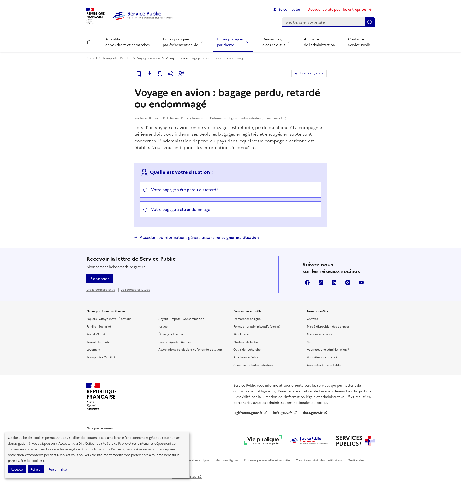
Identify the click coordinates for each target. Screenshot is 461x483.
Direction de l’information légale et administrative (303, 397)
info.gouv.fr (282, 412)
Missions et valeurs (319, 334)
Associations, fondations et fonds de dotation (190, 350)
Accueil (91, 58)
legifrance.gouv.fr (247, 412)
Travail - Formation (99, 342)
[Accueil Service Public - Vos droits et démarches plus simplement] (143, 20)
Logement (93, 350)
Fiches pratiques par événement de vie (180, 42)
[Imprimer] (160, 74)
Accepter (17, 469)
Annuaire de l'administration (253, 365)
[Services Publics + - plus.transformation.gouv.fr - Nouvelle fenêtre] (355, 440)
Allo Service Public (246, 357)
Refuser (36, 469)
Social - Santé (95, 334)
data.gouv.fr (313, 412)
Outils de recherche (247, 350)
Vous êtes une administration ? (328, 350)
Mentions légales (226, 460)
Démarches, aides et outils (273, 42)
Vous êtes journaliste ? (322, 357)
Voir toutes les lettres (135, 290)
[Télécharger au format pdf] (149, 74)
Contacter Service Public (359, 42)
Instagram (347, 282)
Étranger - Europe (170, 334)
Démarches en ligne (247, 319)
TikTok (321, 282)
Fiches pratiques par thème (230, 42)
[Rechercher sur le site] (370, 22)
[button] (181, 74)
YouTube (361, 282)
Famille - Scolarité (98, 326)
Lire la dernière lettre (100, 290)
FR (310, 73)
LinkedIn (334, 282)
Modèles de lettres (246, 342)
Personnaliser (58, 469)
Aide (310, 342)
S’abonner (99, 279)
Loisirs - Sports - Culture (174, 342)
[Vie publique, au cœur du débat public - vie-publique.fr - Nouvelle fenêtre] (263, 440)
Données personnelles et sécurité (267, 460)
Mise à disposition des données (328, 326)
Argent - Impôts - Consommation (181, 319)
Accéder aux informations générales (199, 237)
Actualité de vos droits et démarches (127, 42)
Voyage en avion (148, 58)
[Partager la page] (170, 74)
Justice (163, 326)
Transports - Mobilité (117, 58)
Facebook (307, 282)
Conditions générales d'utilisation (319, 460)
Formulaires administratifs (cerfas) (256, 326)
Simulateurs (241, 334)
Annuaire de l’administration (319, 42)
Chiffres (312, 319)
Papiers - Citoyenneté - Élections (108, 319)
